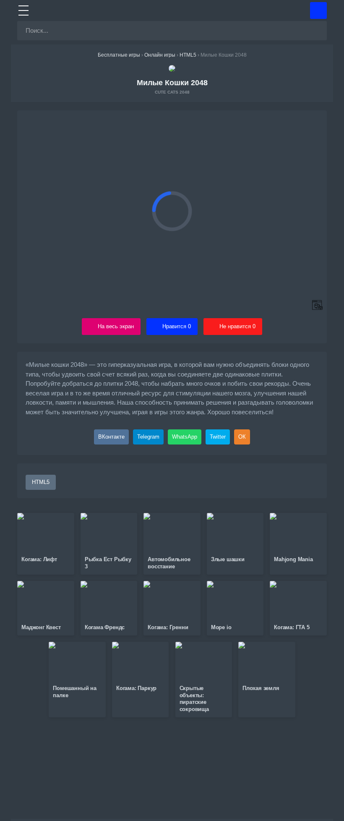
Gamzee (172, 10)
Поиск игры (305, 30)
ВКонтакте (111, 437)
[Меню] (23, 10)
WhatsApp (184, 437)
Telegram (148, 437)
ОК (242, 437)
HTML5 (41, 482)
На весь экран (116, 326)
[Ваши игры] (318, 10)
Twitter (218, 437)
